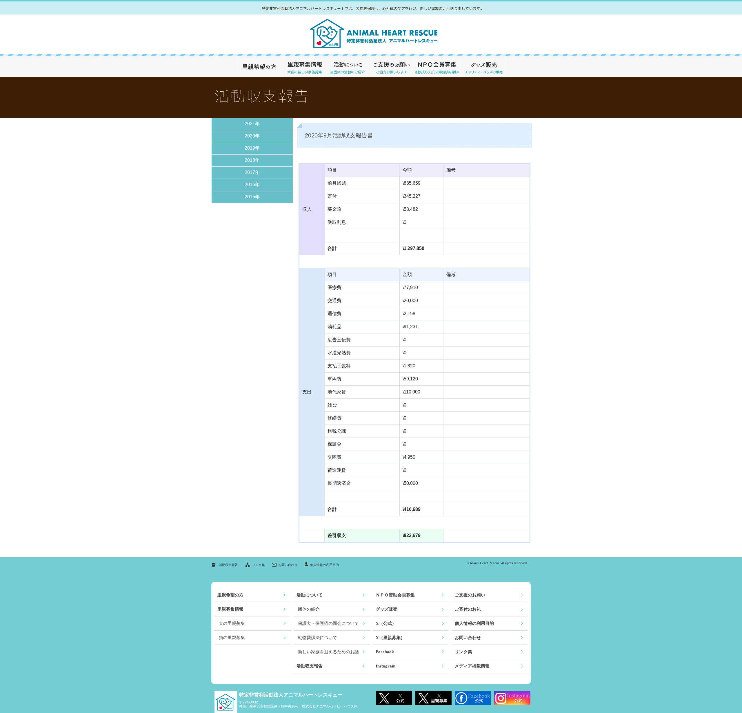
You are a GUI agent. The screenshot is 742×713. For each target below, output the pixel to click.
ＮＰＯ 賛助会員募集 (437, 66)
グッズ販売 (483, 66)
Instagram (386, 666)
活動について (347, 66)
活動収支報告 (228, 565)
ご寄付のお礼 (468, 609)
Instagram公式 (512, 698)
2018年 (252, 160)
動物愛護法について (317, 637)
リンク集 (258, 565)
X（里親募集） (390, 637)
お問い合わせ (287, 565)
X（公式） (386, 623)
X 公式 (394, 698)
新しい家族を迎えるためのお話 (328, 651)
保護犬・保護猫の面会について (328, 623)
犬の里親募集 (232, 623)
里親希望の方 (259, 66)
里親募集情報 (304, 66)
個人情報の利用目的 (324, 565)
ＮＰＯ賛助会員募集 (395, 595)
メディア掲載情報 (472, 666)
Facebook (385, 651)
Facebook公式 (473, 698)
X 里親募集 (433, 698)
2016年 (252, 184)
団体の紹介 (309, 609)
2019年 (252, 148)
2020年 (252, 135)
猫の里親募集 (232, 637)
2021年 (252, 123)
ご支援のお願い (391, 66)
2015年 (252, 196)
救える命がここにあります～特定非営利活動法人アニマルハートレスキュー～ (371, 34)
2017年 (252, 172)
